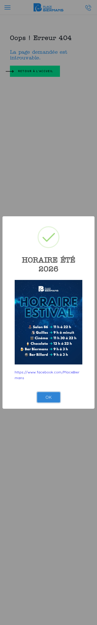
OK (49, 397)
